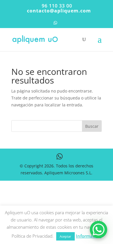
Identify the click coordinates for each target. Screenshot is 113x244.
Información (88, 236)
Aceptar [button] (65, 236)
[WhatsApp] (55, 24)
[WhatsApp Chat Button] (98, 229)
